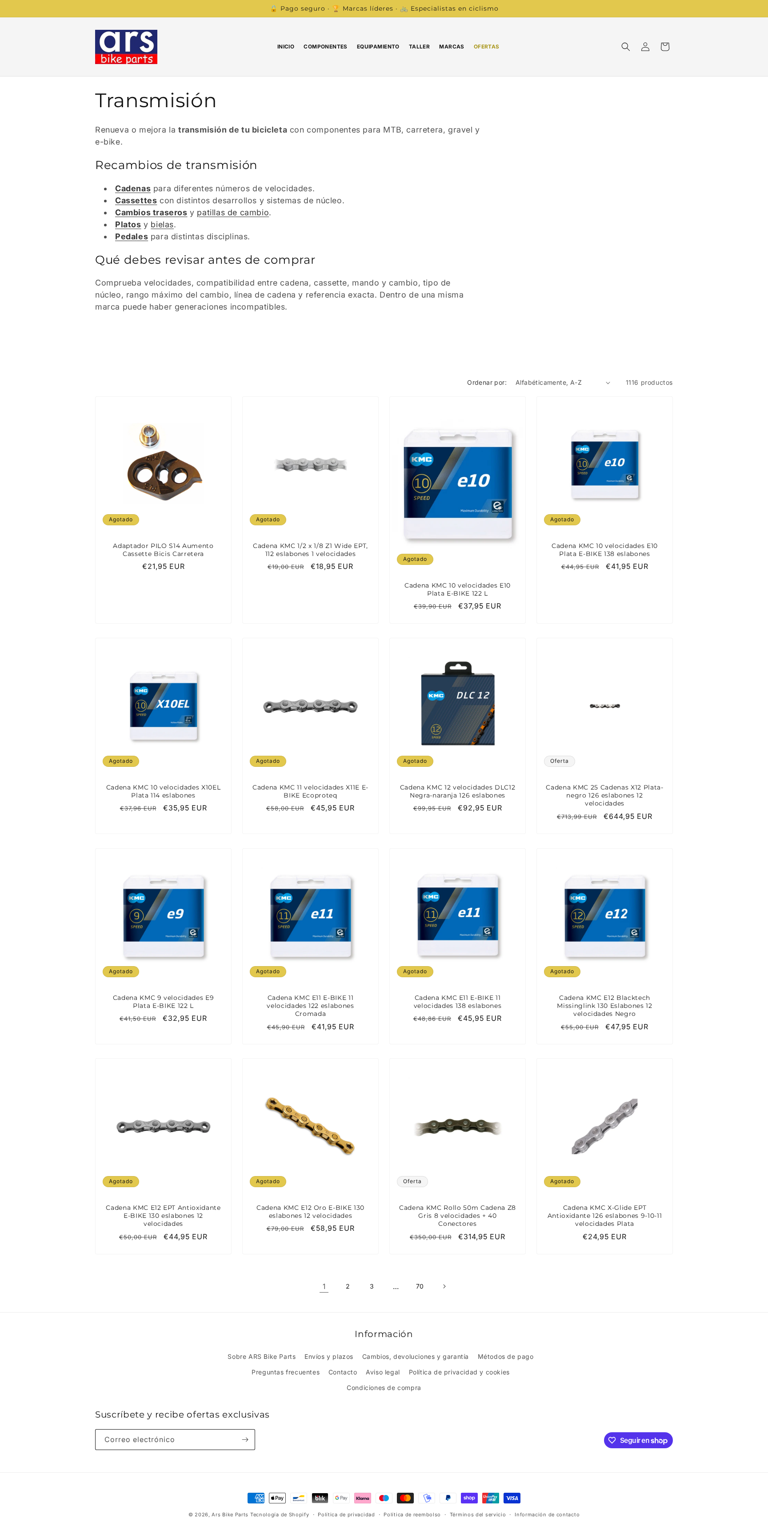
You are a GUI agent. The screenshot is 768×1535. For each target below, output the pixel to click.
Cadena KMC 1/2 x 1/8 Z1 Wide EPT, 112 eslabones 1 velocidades (310, 550)
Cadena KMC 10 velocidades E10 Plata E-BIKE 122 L (457, 589)
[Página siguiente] (444, 1286)
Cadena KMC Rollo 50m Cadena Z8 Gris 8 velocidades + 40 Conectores (457, 1216)
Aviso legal (383, 1372)
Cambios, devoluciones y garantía (415, 1356)
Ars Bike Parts (230, 1514)
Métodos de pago (506, 1356)
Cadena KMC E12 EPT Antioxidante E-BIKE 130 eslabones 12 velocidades (163, 1216)
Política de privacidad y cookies (459, 1372)
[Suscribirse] (245, 1439)
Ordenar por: (487, 382)
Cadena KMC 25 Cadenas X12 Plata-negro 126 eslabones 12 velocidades (604, 795)
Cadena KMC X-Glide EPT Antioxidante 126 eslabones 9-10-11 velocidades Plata (605, 1216)
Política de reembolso (412, 1514)
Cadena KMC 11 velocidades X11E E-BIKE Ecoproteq (310, 791)
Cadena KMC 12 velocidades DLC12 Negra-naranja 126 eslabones (457, 791)
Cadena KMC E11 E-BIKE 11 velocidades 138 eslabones (458, 1002)
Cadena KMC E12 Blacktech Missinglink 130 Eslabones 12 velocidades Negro (604, 1006)
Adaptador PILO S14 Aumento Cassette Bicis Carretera (163, 550)
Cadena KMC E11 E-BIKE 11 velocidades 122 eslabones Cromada (310, 1006)
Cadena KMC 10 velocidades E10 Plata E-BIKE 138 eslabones (605, 550)
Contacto (342, 1372)
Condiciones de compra (384, 1387)
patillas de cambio (233, 212)
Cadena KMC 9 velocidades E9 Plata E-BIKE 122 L (163, 1002)
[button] (626, 46)
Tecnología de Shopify (279, 1514)
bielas (162, 224)
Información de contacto (547, 1514)
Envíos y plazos (328, 1356)
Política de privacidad (346, 1514)
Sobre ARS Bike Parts (262, 1356)
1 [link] (324, 1286)
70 (420, 1286)
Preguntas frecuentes (286, 1372)
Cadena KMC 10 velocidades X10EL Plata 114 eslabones (163, 791)
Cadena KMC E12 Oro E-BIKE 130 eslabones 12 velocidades (310, 1212)
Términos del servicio (478, 1514)
